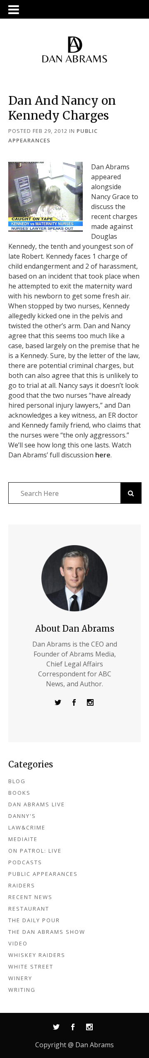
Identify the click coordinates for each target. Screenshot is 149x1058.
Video (18, 943)
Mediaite (23, 839)
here (103, 454)
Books (19, 792)
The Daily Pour (34, 920)
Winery (20, 978)
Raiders (21, 885)
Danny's (22, 816)
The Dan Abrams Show (46, 931)
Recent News (30, 897)
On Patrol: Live (35, 850)
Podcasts (25, 862)
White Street (30, 966)
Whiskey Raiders (36, 955)
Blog (17, 781)
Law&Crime (27, 827)
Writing (22, 989)
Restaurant (28, 908)
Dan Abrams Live (36, 804)
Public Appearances (43, 874)
